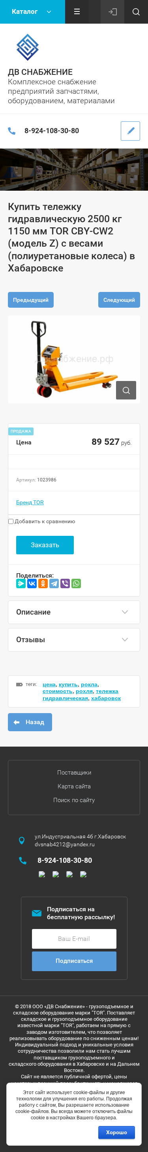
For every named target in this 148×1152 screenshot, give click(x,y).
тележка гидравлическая (80, 694)
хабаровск (106, 698)
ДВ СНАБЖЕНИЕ (40, 72)
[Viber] (65, 583)
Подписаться (74, 960)
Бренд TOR (30, 502)
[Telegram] (54, 583)
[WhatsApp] (76, 583)
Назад (35, 722)
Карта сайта (74, 786)
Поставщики (74, 772)
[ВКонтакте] (32, 583)
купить (68, 684)
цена (49, 684)
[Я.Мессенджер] (21, 583)
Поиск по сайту (74, 800)
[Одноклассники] (43, 583)
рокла (89, 684)
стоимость (58, 691)
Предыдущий (31, 300)
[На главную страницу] (27, 47)
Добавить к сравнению (44, 521)
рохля (84, 691)
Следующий (119, 300)
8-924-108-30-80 (51, 130)
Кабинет (112, 12)
